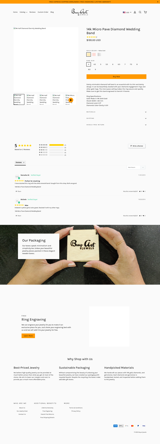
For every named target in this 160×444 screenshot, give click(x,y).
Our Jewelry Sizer (22, 411)
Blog (52, 12)
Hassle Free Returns (47, 414)
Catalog (23, 12)
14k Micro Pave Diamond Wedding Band (28, 187)
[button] (140, 191)
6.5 (119, 64)
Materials (91, 112)
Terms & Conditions (76, 408)
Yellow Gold (89, 54)
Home (15, 12)
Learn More (28, 336)
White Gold (99, 54)
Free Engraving (47, 411)
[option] (46, 59)
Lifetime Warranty (47, 408)
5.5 (107, 64)
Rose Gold (94, 54)
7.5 (131, 64)
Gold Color (96, 50)
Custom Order (43, 12)
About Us (22, 408)
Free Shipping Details (47, 417)
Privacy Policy (76, 411)
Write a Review (138, 146)
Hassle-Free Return (95, 124)
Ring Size (91, 60)
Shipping (90, 118)
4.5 (95, 64)
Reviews (32, 12)
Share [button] (19, 191)
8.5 (89, 69)
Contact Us (22, 414)
